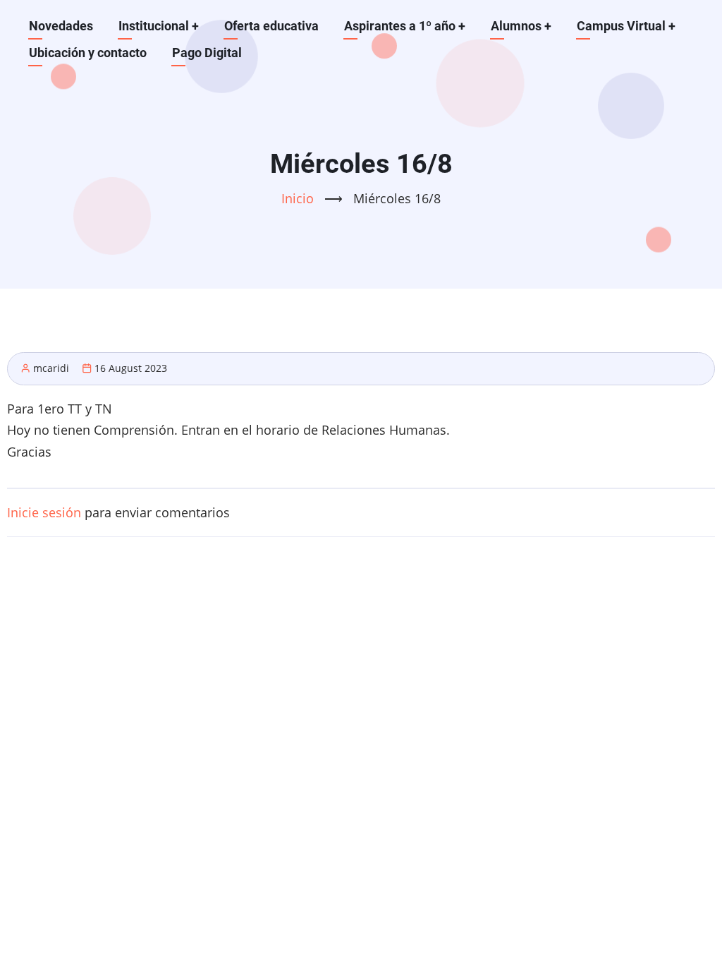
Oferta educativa (271, 25)
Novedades (61, 25)
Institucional (158, 25)
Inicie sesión (44, 512)
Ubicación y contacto (88, 52)
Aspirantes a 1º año (404, 25)
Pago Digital (207, 52)
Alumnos (521, 25)
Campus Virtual (626, 25)
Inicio (297, 198)
